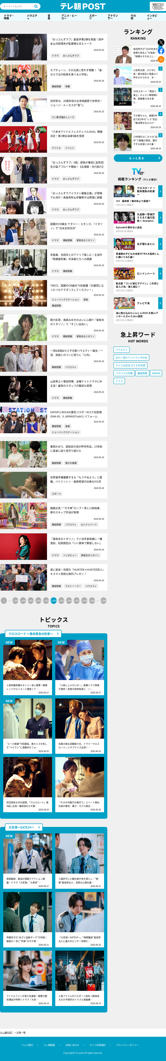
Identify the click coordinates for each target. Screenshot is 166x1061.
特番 (67, 86)
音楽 (49, 17)
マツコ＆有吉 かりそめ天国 (130, 365)
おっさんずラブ (71, 55)
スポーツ (93, 17)
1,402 (38, 600)
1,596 (103, 600)
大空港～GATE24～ (21, 827)
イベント (69, 147)
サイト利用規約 (98, 1045)
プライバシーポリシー (127, 1045)
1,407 (77, 600)
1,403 (46, 600)
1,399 (15, 600)
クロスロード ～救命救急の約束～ (31, 634)
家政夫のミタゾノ (86, 240)
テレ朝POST (83, 6)
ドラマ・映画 (9, 17)
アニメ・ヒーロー (69, 17)
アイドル (56, 147)
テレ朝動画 (49, 1045)
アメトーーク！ (73, 586)
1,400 (23, 600)
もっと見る (137, 158)
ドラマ (55, 55)
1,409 (92, 600)
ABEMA (156, 373)
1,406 (69, 600)
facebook (161, 51)
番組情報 (56, 86)
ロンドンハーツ (89, 524)
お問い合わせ (72, 1045)
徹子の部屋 (71, 462)
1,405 (61, 600)
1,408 (84, 600)
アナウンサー (113, 17)
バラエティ (32, 17)
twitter (161, 42)
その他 (133, 17)
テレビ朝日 (27, 1045)
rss (161, 59)
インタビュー (152, 17)
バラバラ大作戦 (124, 373)
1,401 (31, 600)
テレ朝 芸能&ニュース (63, 117)
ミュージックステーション (65, 299)
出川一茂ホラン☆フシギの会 (131, 357)
